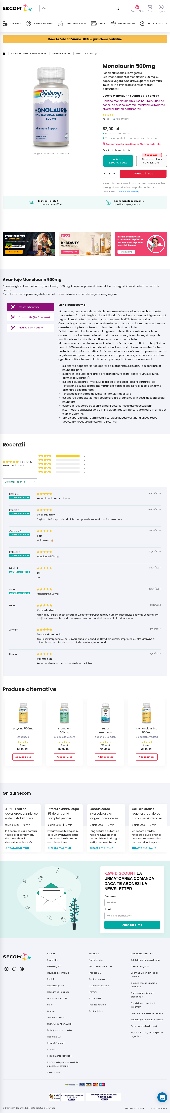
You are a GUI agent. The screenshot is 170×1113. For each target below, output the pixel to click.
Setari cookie (53, 1072)
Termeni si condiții (56, 1017)
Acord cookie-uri (158, 1108)
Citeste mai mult (17, 848)
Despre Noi (52, 960)
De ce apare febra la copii (144, 1026)
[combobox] (80, 8)
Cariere (50, 1011)
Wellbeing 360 (54, 966)
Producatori (95, 998)
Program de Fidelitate (58, 992)
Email (107, 909)
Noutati (50, 979)
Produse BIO (95, 972)
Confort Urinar (96, 1011)
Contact (51, 1049)
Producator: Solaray (129, 191)
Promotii (93, 992)
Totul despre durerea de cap (145, 960)
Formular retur (96, 960)
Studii (50, 1004)
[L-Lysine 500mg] (23, 714)
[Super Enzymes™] (105, 714)
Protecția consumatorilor (59, 1030)
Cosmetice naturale (99, 985)
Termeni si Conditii (134, 1108)
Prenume (110, 896)
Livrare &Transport (56, 1043)
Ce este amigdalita (141, 966)
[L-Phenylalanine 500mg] (146, 714)
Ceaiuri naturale (97, 979)
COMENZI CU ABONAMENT (59, 1024)
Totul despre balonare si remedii (147, 1019)
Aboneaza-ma (132, 925)
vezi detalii (153, 144)
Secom (19, 1108)
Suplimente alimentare (100, 966)
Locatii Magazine (55, 985)
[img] (44, 494)
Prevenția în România (58, 972)
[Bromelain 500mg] (64, 714)
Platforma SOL (54, 1036)
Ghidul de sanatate (57, 998)
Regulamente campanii (59, 1055)
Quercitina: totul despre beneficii (147, 1013)
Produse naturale (97, 1004)
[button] (116, 115)
